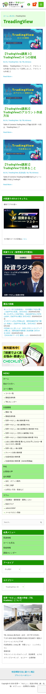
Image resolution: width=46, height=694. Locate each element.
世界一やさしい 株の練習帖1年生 (17, 425)
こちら (24, 239)
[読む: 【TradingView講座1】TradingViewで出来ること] (23, 150)
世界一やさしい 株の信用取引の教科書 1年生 (21, 429)
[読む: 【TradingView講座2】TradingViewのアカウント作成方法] (23, 94)
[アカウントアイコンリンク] (28, 4)
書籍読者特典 (10, 398)
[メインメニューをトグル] (41, 4)
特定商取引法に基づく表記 (23, 672)
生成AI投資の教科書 (12, 457)
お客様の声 (8, 471)
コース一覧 (9, 393)
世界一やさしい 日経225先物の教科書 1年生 (21, 437)
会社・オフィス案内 (12, 481)
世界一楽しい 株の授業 (13, 448)
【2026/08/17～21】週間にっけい (16, 335)
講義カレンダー (10, 553)
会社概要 (7, 476)
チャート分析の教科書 (13, 452)
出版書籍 (7, 407)
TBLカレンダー (11, 402)
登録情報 (7, 548)
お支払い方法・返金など (14, 489)
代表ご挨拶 (9, 485)
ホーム (5, 16)
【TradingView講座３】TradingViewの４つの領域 (19, 55)
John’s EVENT (10, 508)
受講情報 (7, 538)
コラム (6, 495)
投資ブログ (9, 504)
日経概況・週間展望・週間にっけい (18, 500)
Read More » (7, 76)
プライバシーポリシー (23, 675)
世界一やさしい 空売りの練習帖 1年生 (19, 433)
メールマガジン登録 (12, 512)
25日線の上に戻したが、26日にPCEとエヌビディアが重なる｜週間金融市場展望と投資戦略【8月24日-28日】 (23, 330)
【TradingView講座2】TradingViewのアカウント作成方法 (22, 112)
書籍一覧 (8, 412)
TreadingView (13, 62)
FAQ (5, 466)
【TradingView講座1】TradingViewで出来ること (19, 166)
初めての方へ (9, 384)
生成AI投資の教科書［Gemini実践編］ (19, 461)
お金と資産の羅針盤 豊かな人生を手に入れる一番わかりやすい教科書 (23, 443)
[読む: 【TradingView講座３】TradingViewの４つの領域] (23, 39)
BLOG (12, 16)
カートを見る (9, 543)
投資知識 (22, 173)
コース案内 (8, 389)
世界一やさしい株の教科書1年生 (17, 420)
